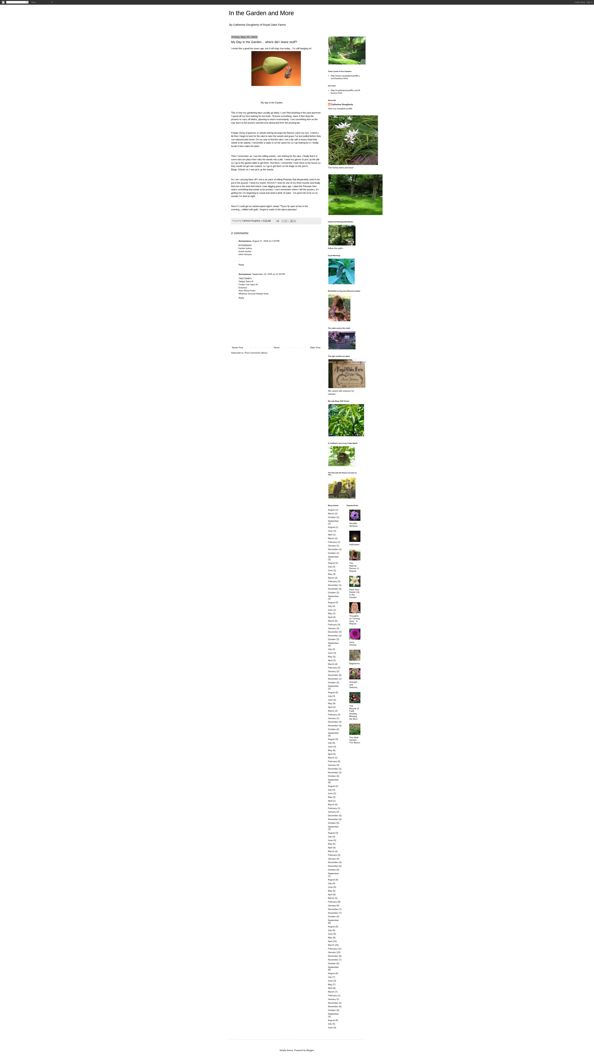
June (330, 531)
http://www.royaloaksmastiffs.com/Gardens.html (345, 77)
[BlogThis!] (285, 221)
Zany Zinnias (352, 643)
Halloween (354, 544)
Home (277, 347)
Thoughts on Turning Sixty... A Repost (354, 620)
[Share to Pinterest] (294, 221)
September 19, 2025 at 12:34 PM (268, 274)
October (332, 517)
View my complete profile (340, 108)
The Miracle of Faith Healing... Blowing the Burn (354, 712)
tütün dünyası (245, 254)
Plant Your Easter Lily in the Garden (354, 593)
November (333, 589)
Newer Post (237, 347)
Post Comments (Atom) (256, 353)
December (333, 549)
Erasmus (243, 287)
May (330, 574)
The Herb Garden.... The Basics (354, 740)
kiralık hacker (245, 251)
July (330, 566)
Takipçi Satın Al (246, 281)
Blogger (310, 1050)
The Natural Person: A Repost (354, 567)
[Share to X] (288, 221)
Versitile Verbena (353, 524)
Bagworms (354, 663)
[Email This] (282, 221)
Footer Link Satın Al (248, 284)
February (332, 542)
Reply (241, 264)
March (331, 513)
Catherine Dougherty (342, 104)
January (332, 545)
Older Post (315, 347)
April (330, 534)
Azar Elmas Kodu (247, 290)
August (331, 510)
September (333, 521)
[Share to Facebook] (291, 221)
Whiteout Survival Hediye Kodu (254, 293)
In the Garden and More (261, 13)
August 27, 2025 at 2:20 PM (266, 241)
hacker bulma (245, 248)
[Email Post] (277, 221)
